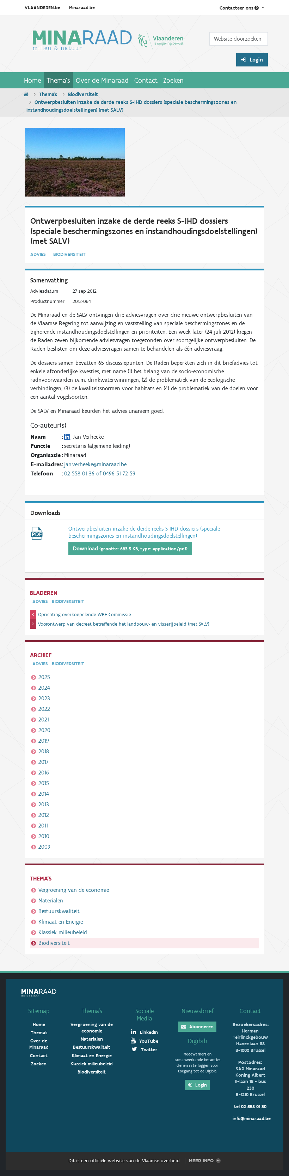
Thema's (58, 80)
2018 (43, 751)
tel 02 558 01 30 (250, 1107)
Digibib (197, 1041)
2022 (44, 709)
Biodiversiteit (83, 94)
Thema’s (91, 1011)
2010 (43, 836)
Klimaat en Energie (60, 921)
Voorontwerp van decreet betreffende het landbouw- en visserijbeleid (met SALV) (123, 624)
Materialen (50, 900)
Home (32, 80)
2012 (43, 815)
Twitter (149, 1050)
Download (130, 548)
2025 (44, 677)
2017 (43, 762)
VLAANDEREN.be (42, 8)
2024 (44, 687)
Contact (146, 80)
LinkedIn (148, 1032)
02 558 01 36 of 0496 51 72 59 (99, 473)
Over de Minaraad (102, 80)
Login (255, 59)
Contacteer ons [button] (237, 8)
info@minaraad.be (252, 1119)
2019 (43, 740)
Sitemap (39, 1011)
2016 (43, 772)
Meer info (201, 1161)
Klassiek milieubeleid (62, 932)
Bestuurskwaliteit (59, 911)
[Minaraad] (108, 46)
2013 (43, 804)
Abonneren (201, 1027)
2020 (44, 730)
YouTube (148, 1041)
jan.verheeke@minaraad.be (95, 464)
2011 (43, 825)
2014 (43, 793)
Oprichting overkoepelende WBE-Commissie (84, 615)
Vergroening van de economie (73, 890)
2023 (44, 698)
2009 (44, 846)
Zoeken (173, 80)
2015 (43, 783)
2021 (43, 719)
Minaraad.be (82, 8)
